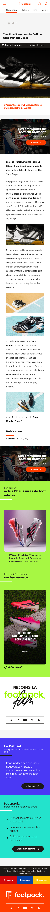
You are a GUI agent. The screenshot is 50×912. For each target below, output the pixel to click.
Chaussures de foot (20, 868)
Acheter (34, 142)
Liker (14, 23)
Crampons (11, 10)
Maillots (25, 10)
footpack (7, 868)
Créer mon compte (26, 849)
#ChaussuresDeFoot (31, 105)
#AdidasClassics (12, 105)
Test (35, 10)
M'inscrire (30, 786)
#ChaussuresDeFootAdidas (17, 108)
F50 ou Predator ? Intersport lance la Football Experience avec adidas (26, 557)
